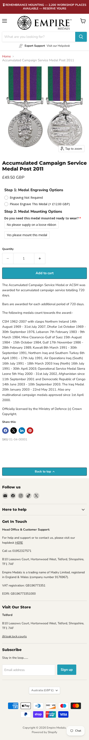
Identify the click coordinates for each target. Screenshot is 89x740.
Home (6, 56)
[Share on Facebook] (5, 430)
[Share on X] (13, 430)
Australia (42, 690)
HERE (19, 543)
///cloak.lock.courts (14, 636)
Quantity (8, 249)
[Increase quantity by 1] (39, 258)
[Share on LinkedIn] (22, 430)
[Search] (81, 37)
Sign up (67, 669)
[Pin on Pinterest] (30, 430)
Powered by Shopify (44, 732)
